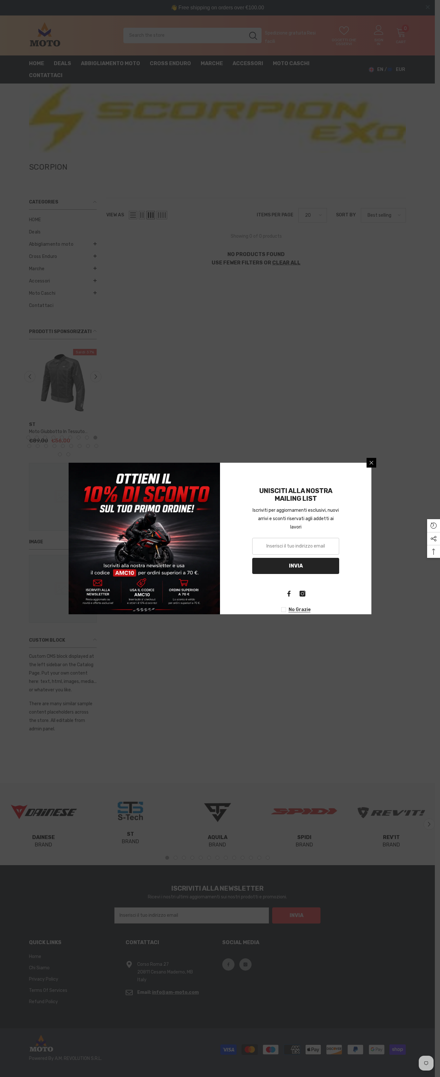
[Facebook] (289, 593)
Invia (296, 566)
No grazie (300, 609)
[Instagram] (302, 593)
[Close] (371, 463)
